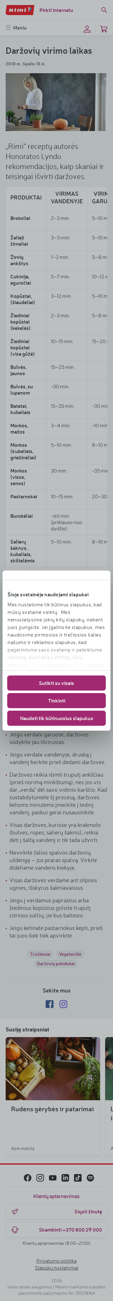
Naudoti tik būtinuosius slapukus (56, 718)
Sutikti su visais (56, 683)
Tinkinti (56, 700)
